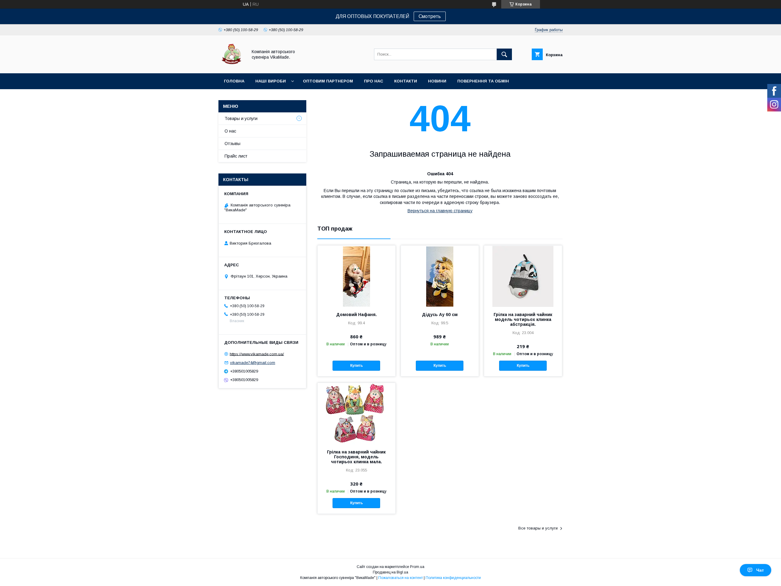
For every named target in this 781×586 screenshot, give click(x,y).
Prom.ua (417, 567)
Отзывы (232, 143)
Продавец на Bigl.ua (390, 572)
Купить (356, 365)
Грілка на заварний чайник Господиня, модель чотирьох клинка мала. (356, 457)
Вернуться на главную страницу (440, 210)
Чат (760, 570)
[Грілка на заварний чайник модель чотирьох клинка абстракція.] (523, 276)
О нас (230, 131)
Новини (437, 81)
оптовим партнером (328, 81)
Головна (234, 81)
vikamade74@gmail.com (252, 362)
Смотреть (430, 16)
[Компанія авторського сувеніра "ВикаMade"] (231, 65)
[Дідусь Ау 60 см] (440, 276)
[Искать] (504, 54)
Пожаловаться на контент (400, 578)
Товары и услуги (241, 118)
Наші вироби (270, 81)
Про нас (373, 81)
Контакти (405, 81)
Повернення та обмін (483, 81)
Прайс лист (236, 156)
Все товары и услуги (538, 528)
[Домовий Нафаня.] (356, 276)
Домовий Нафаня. (356, 314)
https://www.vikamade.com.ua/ (257, 353)
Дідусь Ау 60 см (440, 314)
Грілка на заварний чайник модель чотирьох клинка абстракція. (523, 319)
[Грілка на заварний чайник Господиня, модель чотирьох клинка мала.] (356, 413)
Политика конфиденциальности (453, 578)
